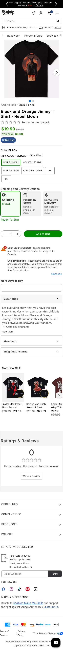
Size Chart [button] (36, 155)
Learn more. (51, 606)
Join (55, 574)
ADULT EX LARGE (32, 170)
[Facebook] (3, 589)
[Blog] (36, 589)
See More (8, 331)
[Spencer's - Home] (8, 13)
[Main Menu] (57, 13)
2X (50, 170)
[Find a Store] (33, 12)
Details (39, 5)
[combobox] (31, 21)
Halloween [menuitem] (13, 35)
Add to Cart (43, 233)
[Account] (41, 12)
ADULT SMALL (11, 162)
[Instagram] (11, 589)
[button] (31, 69)
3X (6, 178)
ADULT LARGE (11, 170)
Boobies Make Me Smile (28, 603)
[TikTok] (19, 589)
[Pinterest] (28, 589)
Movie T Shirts (26, 104)
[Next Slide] (56, 72)
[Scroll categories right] (60, 35)
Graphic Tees (8, 104)
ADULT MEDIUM (32, 162)
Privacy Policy (21, 633)
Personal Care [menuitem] (33, 35)
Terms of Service (4, 633)
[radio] (10, 203)
